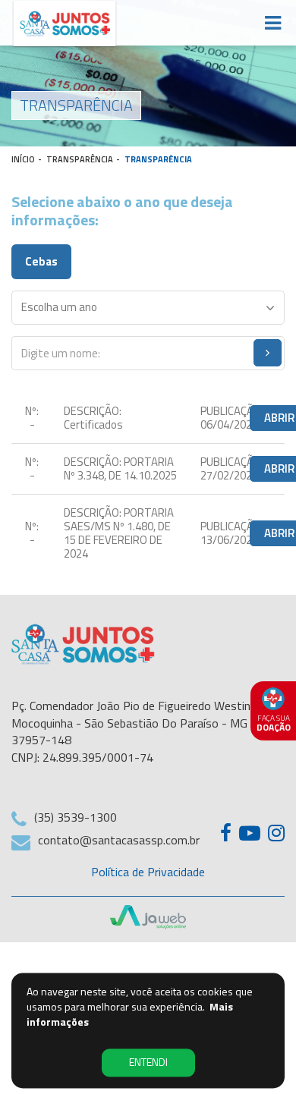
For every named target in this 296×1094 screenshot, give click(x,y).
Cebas (41, 261)
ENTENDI (148, 1062)
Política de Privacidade (148, 872)
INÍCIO (23, 159)
